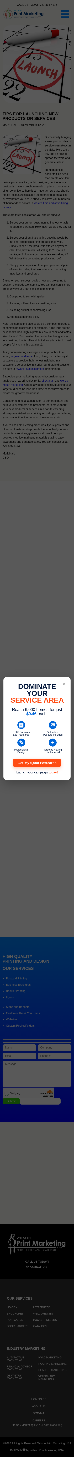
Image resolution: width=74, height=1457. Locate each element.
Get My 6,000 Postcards (37, 763)
